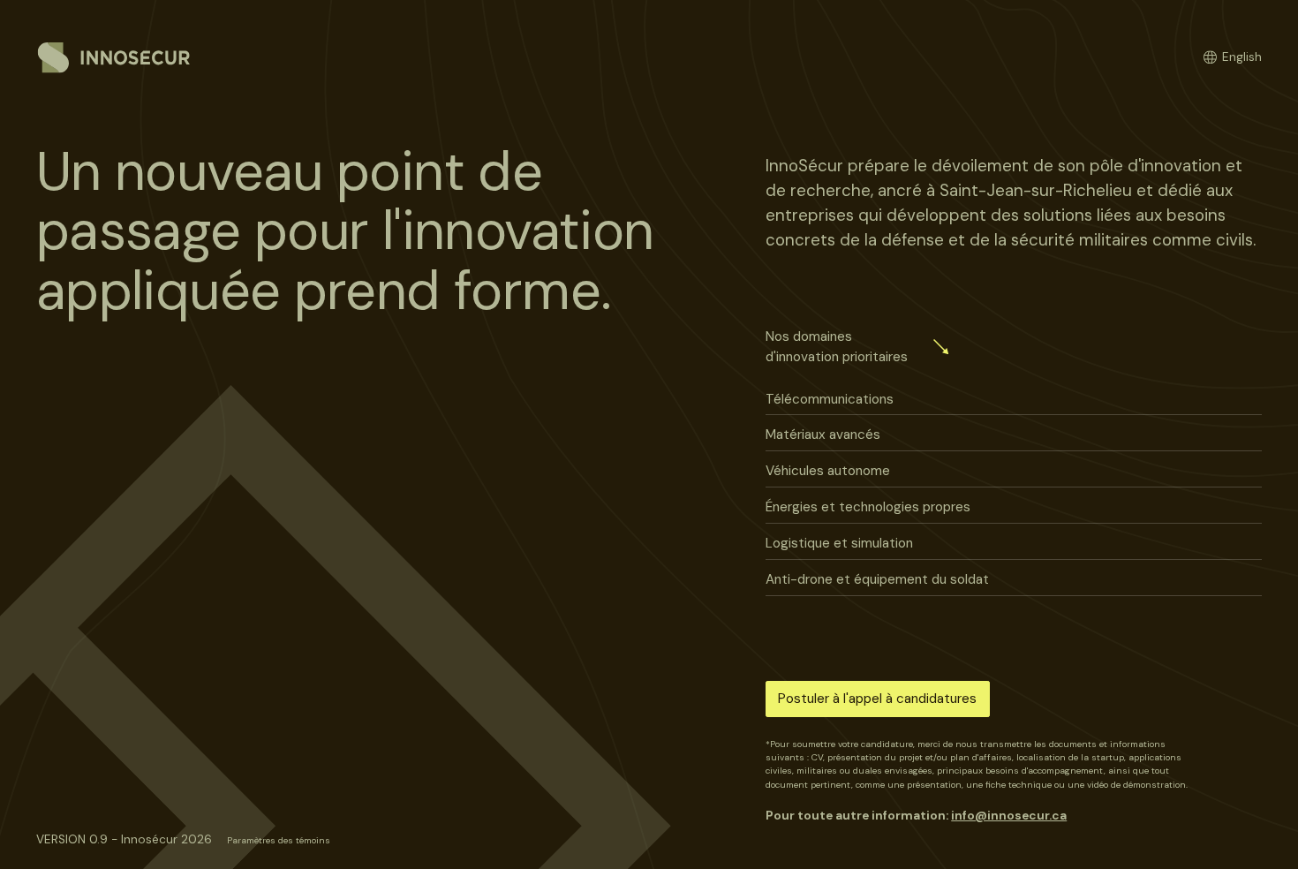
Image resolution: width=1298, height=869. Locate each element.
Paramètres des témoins (278, 840)
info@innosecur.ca (1009, 815)
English (1242, 56)
